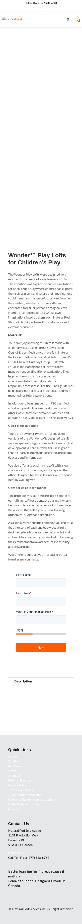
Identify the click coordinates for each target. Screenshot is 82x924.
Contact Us (16, 853)
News (12, 771)
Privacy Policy (18, 785)
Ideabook (14, 766)
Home (12, 756)
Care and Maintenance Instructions (32, 799)
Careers (13, 809)
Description (23, 681)
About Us (14, 775)
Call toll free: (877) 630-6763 (41, 2)
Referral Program (20, 780)
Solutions (14, 761)
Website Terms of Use (23, 804)
